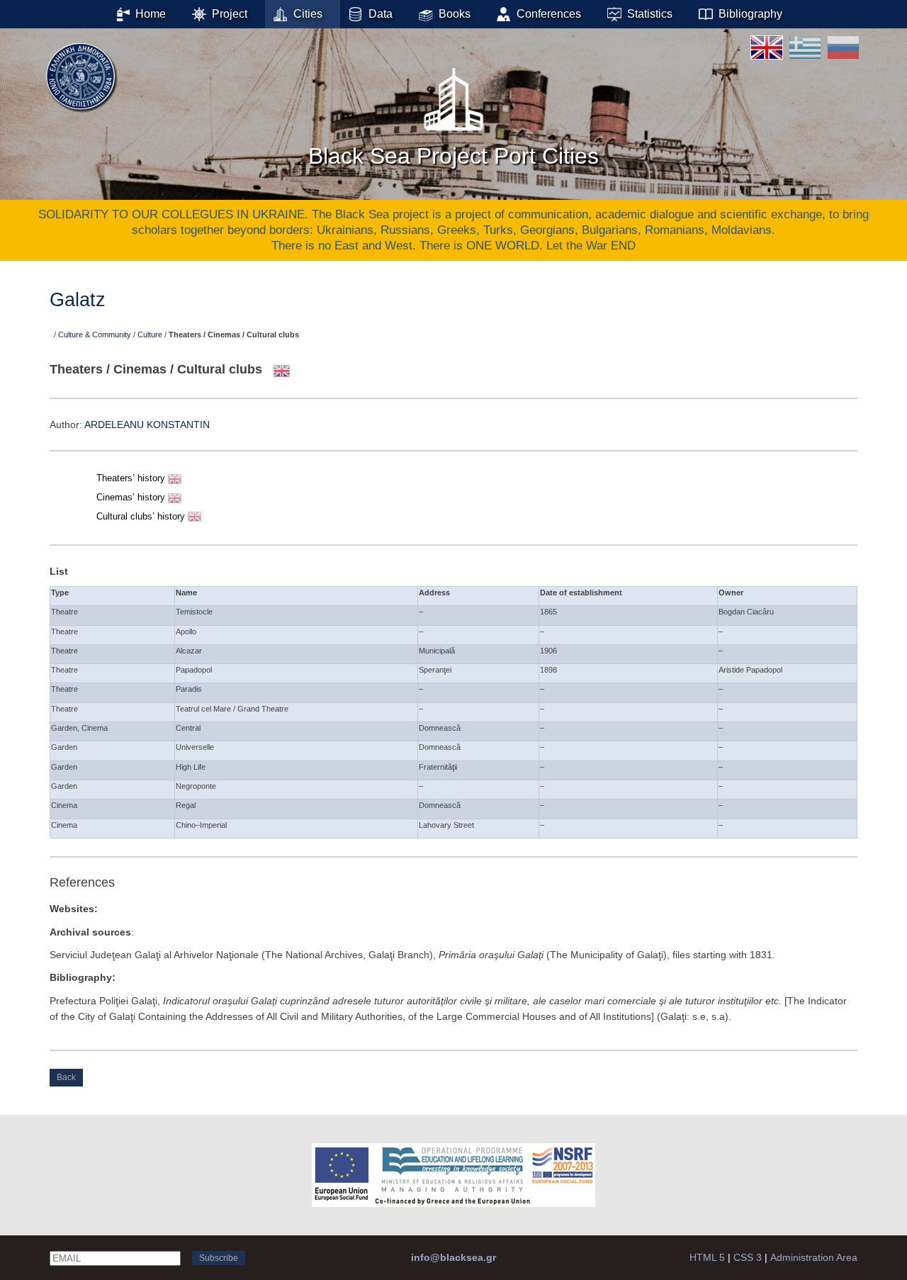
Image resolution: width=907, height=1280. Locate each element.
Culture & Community (94, 334)
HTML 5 (707, 1257)
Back (66, 1077)
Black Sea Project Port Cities (453, 156)
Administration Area (813, 1257)
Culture (149, 334)
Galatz (78, 299)
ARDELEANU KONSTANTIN (147, 424)
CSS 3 (747, 1257)
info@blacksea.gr (453, 1257)
